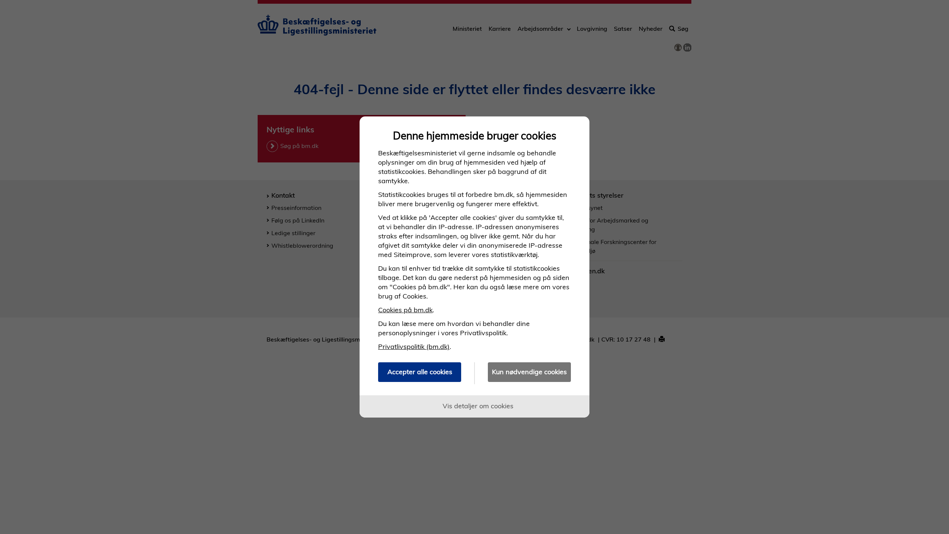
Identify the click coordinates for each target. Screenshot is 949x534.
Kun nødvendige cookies (529, 371)
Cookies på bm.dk (405, 310)
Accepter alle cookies (419, 371)
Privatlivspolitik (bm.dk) (414, 346)
